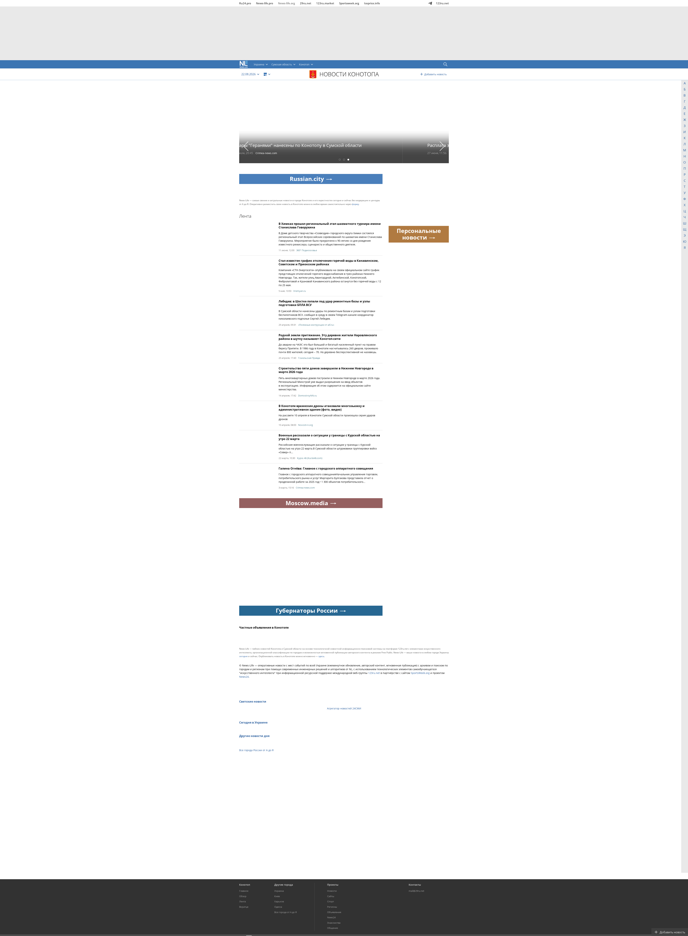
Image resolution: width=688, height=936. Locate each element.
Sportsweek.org (349, 3)
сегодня (243, 656)
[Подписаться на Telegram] (430, 3)
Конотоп (244, 884)
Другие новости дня (254, 736)
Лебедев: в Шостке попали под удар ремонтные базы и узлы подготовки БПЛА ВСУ (324, 303)
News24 (244, 676)
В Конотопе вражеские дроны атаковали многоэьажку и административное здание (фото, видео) (322, 407)
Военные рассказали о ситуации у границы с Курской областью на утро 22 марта (329, 437)
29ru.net (305, 3)
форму (355, 204)
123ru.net (442, 3)
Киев (277, 896)
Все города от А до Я (285, 912)
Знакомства (333, 922)
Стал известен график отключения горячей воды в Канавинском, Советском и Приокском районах (329, 262)
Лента (242, 901)
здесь (321, 656)
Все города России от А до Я (256, 750)
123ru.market (325, 3)
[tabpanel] (344, 124)
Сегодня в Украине (253, 722)
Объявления (334, 912)
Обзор (242, 896)
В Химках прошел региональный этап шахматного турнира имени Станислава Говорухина (330, 225)
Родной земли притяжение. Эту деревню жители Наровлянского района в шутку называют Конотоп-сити (328, 337)
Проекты (332, 884)
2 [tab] (344, 160)
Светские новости (252, 701)
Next (442, 146)
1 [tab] (339, 160)
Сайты (330, 896)
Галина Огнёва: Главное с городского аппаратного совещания (326, 468)
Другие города (283, 884)
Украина (279, 890)
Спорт (330, 901)
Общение (332, 928)
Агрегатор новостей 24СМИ (344, 708)
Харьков (279, 901)
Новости (332, 890)
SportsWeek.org (420, 673)
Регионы (332, 906)
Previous (246, 146)
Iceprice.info (372, 3)
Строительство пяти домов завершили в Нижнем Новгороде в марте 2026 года (326, 370)
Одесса (278, 906)
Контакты (415, 884)
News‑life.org (286, 3)
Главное (243, 890)
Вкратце (243, 906)
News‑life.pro (264, 3)
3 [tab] (348, 160)
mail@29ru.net (416, 890)
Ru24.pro (245, 3)
